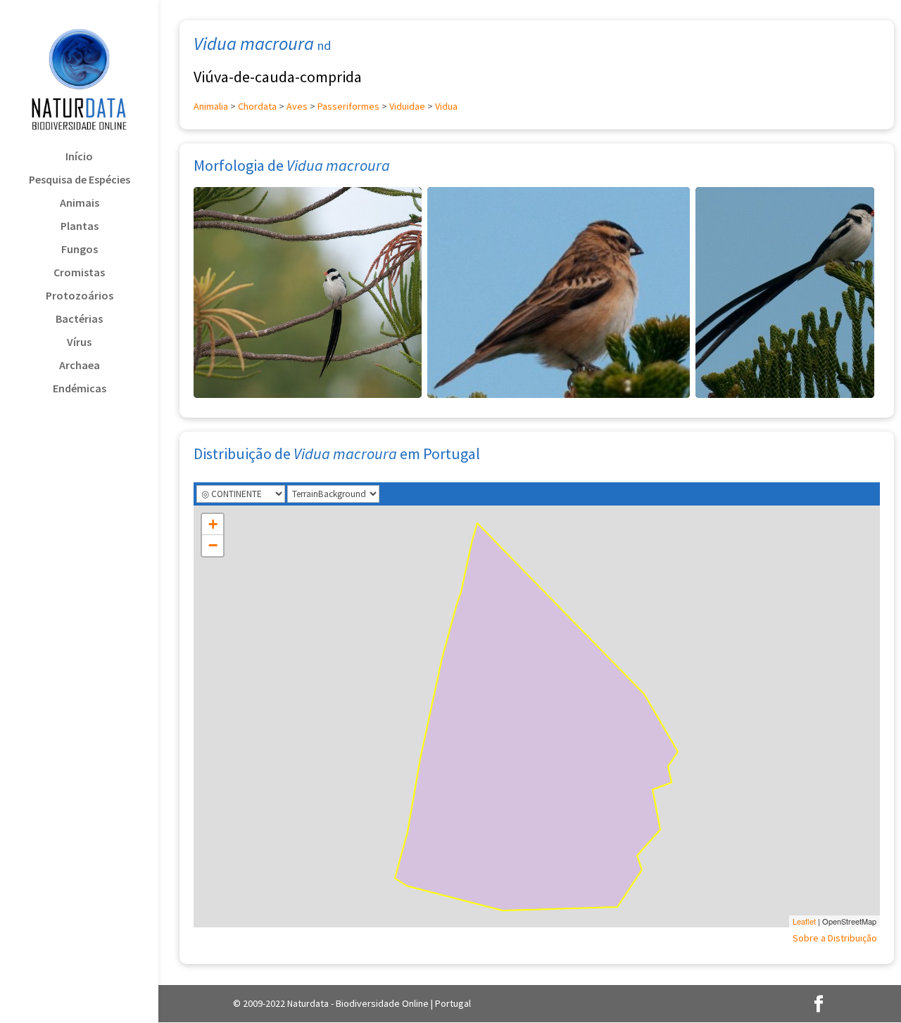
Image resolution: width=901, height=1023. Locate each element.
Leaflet (804, 921)
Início (79, 157)
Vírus (79, 343)
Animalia (211, 106)
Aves (297, 106)
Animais (79, 204)
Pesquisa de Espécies (79, 180)
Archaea (79, 366)
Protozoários (79, 296)
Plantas (80, 227)
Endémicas (79, 389)
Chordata (257, 106)
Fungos (79, 250)
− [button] (213, 545)
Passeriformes (348, 106)
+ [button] (213, 524)
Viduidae (407, 106)
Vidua (446, 106)
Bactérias (79, 320)
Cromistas (79, 273)
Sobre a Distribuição (835, 938)
